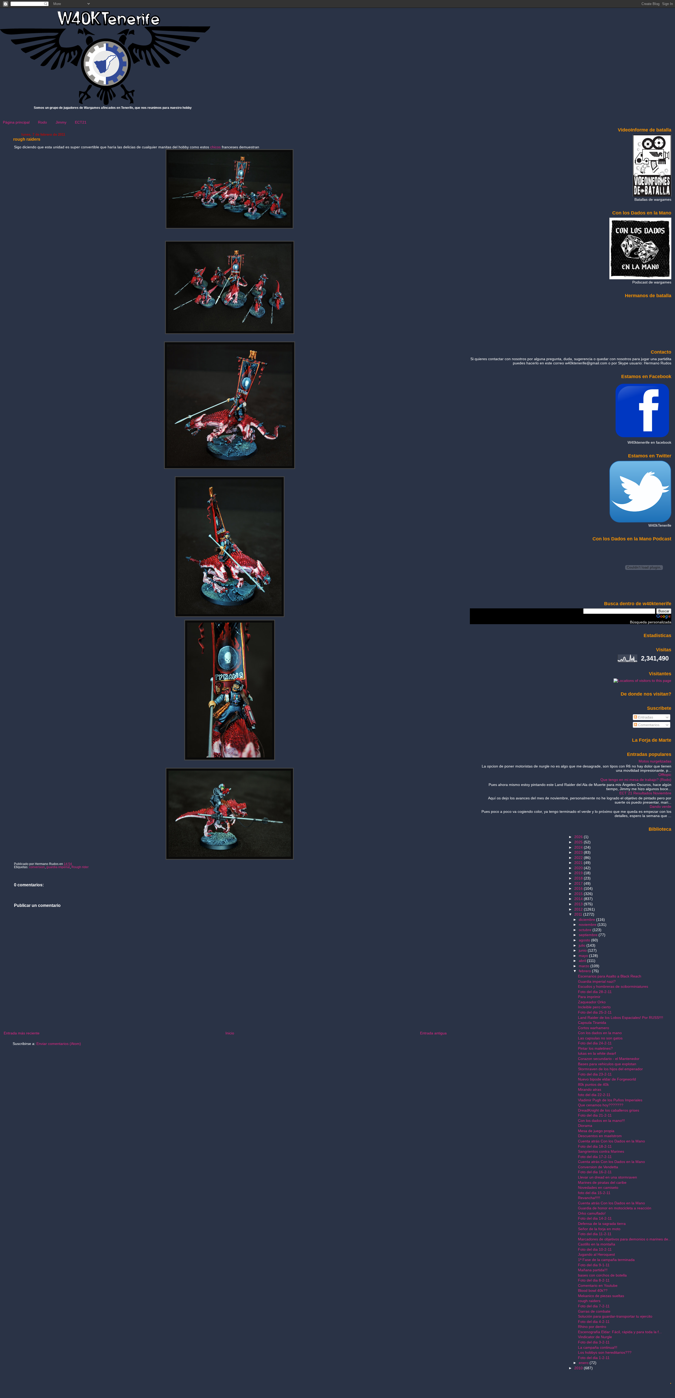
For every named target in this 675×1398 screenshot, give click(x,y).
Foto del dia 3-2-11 (594, 1342)
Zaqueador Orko (592, 1002)
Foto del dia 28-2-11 (595, 992)
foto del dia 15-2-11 (594, 1193)
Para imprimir (589, 997)
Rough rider (80, 867)
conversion (37, 867)
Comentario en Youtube (598, 1285)
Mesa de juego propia (596, 1131)
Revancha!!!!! (589, 1198)
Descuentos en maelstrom (600, 1136)
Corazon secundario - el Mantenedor (608, 1059)
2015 (579, 894)
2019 (579, 873)
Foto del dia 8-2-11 (594, 1280)
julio (582, 945)
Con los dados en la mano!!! (601, 1120)
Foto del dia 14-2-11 (595, 1218)
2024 (579, 847)
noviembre (588, 924)
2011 (578, 914)
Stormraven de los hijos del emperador (610, 1069)
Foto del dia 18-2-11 (595, 1146)
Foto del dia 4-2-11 (594, 1321)
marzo (584, 966)
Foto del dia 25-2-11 (595, 1012)
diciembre (587, 919)
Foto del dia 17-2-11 (595, 1157)
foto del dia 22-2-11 (594, 1095)
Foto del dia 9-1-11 (594, 1265)
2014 (579, 899)
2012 (579, 909)
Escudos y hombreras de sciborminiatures (613, 986)
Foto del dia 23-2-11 (595, 1074)
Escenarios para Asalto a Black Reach (609, 976)
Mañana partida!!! (593, 1270)
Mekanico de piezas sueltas (601, 1296)
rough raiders (26, 139)
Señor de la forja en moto (599, 1229)
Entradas (645, 717)
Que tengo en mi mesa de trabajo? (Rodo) (635, 780)
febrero (585, 971)
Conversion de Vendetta (598, 1167)
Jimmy (61, 122)
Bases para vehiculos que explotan (607, 1064)
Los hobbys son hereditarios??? (604, 1352)
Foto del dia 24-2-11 (595, 1043)
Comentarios (648, 725)
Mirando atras (589, 1089)
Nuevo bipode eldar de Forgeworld (607, 1079)
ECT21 (80, 122)
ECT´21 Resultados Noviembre (645, 793)
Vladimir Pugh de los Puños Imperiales (610, 1100)
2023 (579, 852)
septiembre (589, 935)
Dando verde (660, 806)
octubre (585, 930)
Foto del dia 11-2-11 (594, 1234)
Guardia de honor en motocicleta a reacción (614, 1208)
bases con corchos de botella (602, 1275)
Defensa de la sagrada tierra (602, 1223)
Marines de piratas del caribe (602, 1182)
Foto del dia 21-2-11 (595, 1115)
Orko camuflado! (592, 1213)
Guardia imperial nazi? (597, 981)
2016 (579, 888)
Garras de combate (594, 1311)
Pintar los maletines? (595, 1048)
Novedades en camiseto (598, 1187)
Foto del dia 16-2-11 (595, 1172)
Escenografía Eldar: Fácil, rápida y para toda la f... (620, 1332)
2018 (579, 878)
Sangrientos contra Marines (601, 1151)
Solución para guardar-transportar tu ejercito (615, 1316)
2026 (579, 837)
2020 (579, 868)
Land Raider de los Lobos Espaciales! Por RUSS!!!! (620, 1017)
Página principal (16, 122)
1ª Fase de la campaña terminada (606, 1260)
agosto (585, 940)
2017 (579, 883)
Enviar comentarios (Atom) (58, 1044)
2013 (579, 904)
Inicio (229, 1033)
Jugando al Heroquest (596, 1254)
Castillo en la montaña (596, 1244)
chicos (215, 147)
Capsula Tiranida (592, 1022)
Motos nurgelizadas (655, 761)
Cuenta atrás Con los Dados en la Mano (611, 1141)
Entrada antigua (433, 1033)
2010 (579, 1368)
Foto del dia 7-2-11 (594, 1306)
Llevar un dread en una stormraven (607, 1177)
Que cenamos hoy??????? (600, 1105)
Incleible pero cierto (594, 1007)
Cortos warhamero (593, 1028)
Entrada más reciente (22, 1033)
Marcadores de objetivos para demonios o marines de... (624, 1239)
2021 (579, 863)
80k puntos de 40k (593, 1084)
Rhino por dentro (592, 1326)
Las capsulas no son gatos (600, 1038)
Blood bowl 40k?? (593, 1290)
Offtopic (664, 775)
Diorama (585, 1125)
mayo (584, 956)
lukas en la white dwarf (597, 1053)
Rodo (42, 122)
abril (583, 961)
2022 (579, 858)
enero (584, 1363)
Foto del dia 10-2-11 (595, 1249)
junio (583, 950)
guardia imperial (58, 867)
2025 (579, 842)
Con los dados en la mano (600, 1033)
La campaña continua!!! (597, 1347)
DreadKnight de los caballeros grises (608, 1110)
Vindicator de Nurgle (595, 1337)
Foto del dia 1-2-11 (594, 1358)
